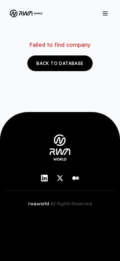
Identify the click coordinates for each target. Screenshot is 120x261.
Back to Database (59, 63)
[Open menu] (105, 13)
